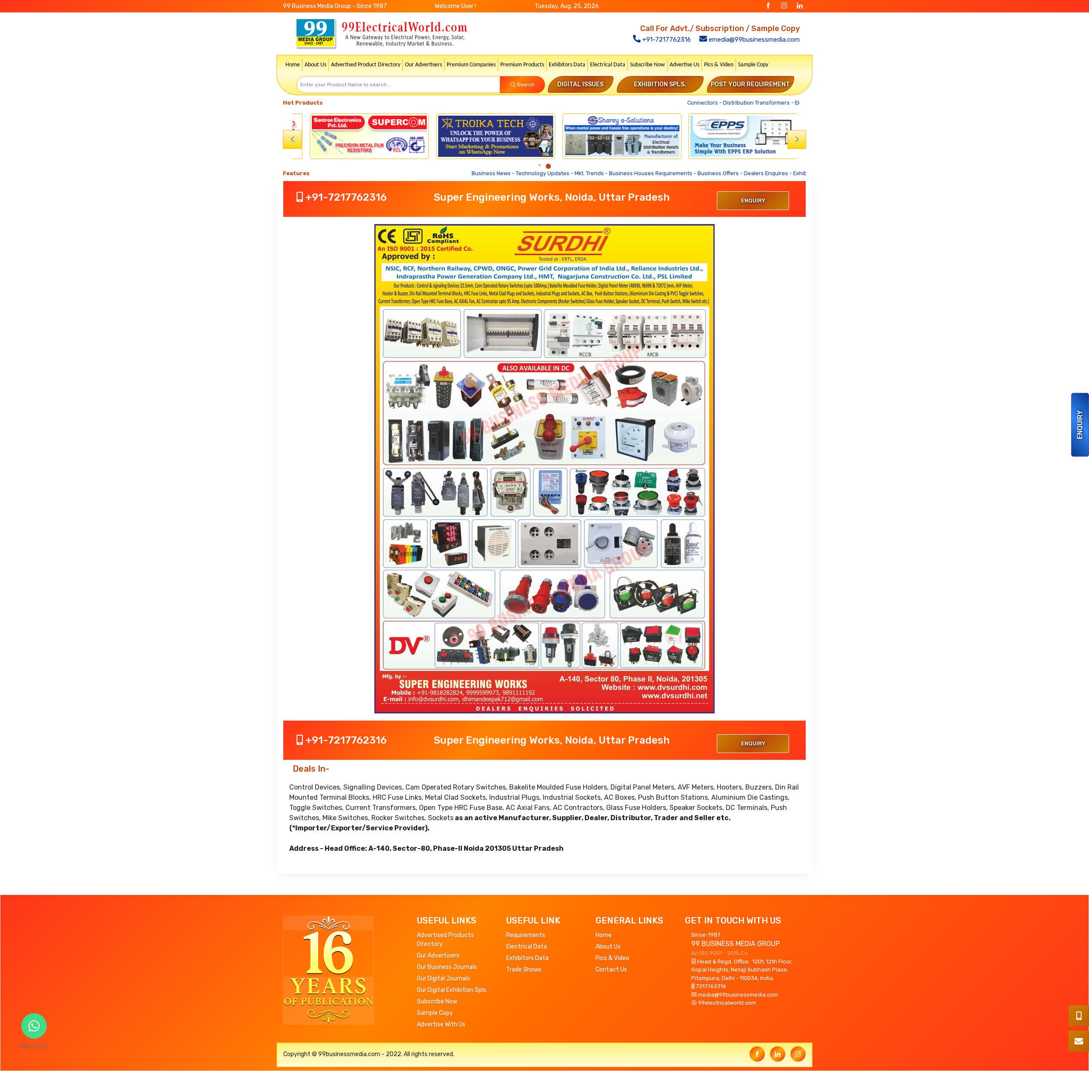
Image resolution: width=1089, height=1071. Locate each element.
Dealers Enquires (722, 173)
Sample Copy (753, 65)
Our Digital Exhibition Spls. (452, 990)
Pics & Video (718, 65)
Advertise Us (684, 65)
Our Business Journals (447, 967)
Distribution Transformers (742, 102)
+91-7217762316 (666, 39)
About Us (315, 65)
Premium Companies (471, 65)
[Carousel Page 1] (540, 165)
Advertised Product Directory (365, 65)
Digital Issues (580, 84)
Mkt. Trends (545, 173)
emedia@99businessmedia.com (753, 39)
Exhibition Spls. (660, 84)
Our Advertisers (423, 65)
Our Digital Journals (443, 978)
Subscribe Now (647, 65)
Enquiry (1080, 424)
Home (292, 65)
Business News (447, 173)
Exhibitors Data (567, 65)
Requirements (525, 935)
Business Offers (674, 173)
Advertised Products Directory (445, 940)
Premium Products (522, 65)
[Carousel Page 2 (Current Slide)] (548, 166)
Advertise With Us (441, 1024)
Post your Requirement (750, 84)
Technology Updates (499, 173)
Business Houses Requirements (607, 173)
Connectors (688, 102)
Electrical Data (607, 65)
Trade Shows (524, 969)
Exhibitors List (768, 173)
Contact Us (611, 969)
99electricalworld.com (727, 1003)
